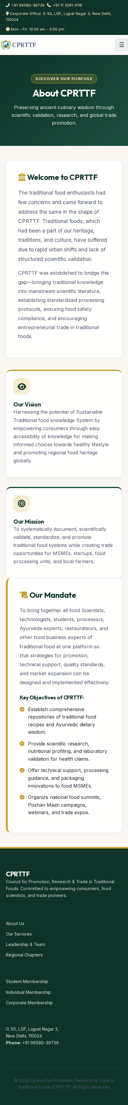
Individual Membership (28, 992)
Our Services (19, 933)
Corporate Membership (29, 1002)
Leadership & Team (25, 944)
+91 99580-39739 (28, 5)
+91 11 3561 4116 (67, 5)
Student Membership (27, 981)
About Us (15, 923)
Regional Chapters (24, 954)
